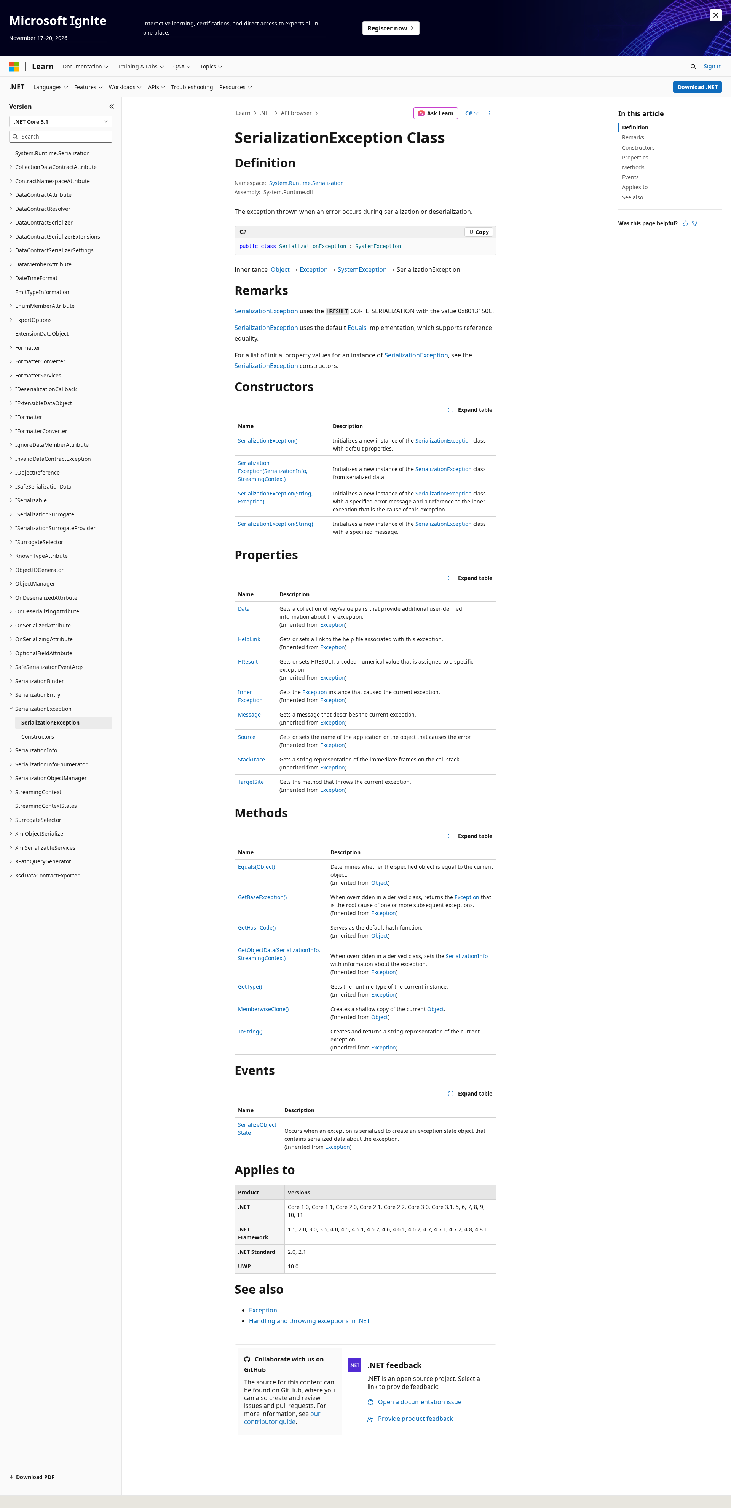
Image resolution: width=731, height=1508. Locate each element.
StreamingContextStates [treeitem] (46, 805)
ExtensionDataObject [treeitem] (42, 333)
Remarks (633, 137)
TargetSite (251, 781)
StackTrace (251, 759)
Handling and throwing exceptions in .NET (309, 1321)
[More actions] (489, 113)
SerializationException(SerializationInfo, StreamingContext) (273, 470)
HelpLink (249, 639)
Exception (314, 269)
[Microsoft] (14, 67)
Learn (243, 112)
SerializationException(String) (275, 523)
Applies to (635, 187)
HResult (248, 661)
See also (632, 197)
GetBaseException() (262, 897)
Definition (635, 127)
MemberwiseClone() (263, 1009)
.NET (265, 112)
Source (246, 736)
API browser (296, 112)
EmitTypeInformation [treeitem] (42, 292)
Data (244, 608)
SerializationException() (267, 440)
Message (249, 714)
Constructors (638, 147)
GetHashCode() (257, 927)
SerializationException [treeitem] (50, 722)
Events (630, 177)
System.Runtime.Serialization (306, 182)
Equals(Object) (256, 866)
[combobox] (60, 122)
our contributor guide (282, 1417)
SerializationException (266, 311)
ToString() (250, 1031)
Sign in (713, 66)
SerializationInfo (467, 956)
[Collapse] (111, 106)
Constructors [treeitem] (37, 736)
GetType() (250, 986)
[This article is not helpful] (694, 223)
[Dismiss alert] (716, 15)
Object (280, 269)
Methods (633, 167)
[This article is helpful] (685, 223)
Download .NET (698, 87)
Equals (357, 327)
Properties (635, 157)
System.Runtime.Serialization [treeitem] (52, 153)
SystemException (362, 269)
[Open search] (693, 66)
